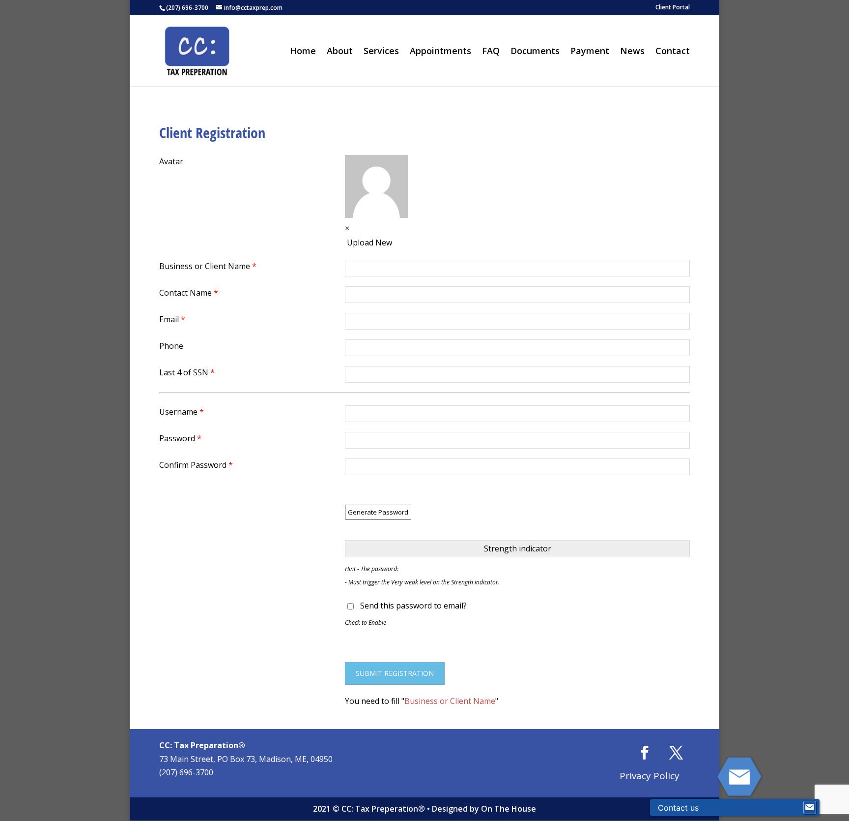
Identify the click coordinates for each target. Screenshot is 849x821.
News (632, 52)
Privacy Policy (649, 775)
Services (381, 52)
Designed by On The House (484, 808)
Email (172, 319)
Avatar (171, 161)
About (340, 52)
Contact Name (188, 292)
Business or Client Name (207, 266)
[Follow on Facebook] (644, 752)
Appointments (440, 52)
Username (181, 411)
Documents (535, 52)
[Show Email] (809, 808)
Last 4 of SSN (187, 372)
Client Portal (672, 7)
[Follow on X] (676, 752)
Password (180, 438)
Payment (589, 52)
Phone (171, 345)
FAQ (491, 52)
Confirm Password (196, 464)
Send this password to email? (413, 605)
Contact (672, 52)
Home (303, 52)
